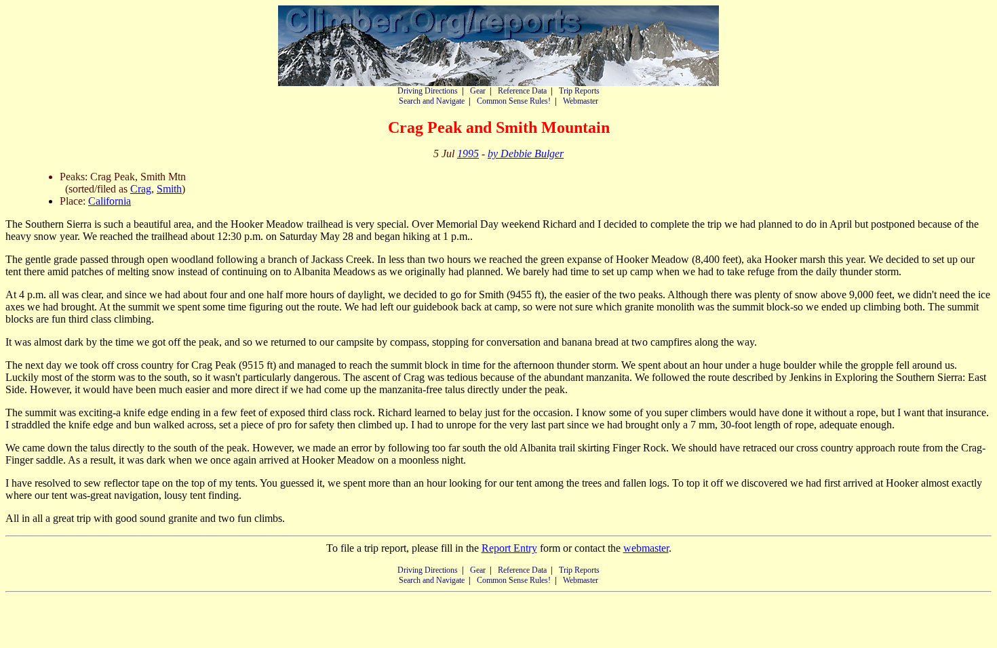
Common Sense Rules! (514, 101)
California (109, 201)
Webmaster (580, 101)
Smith (169, 189)
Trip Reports (579, 91)
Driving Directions (427, 91)
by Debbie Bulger (526, 153)
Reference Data (522, 91)
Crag (140, 189)
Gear (478, 91)
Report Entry (509, 548)
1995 (468, 153)
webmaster (646, 548)
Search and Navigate (432, 101)
